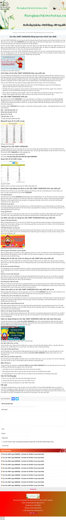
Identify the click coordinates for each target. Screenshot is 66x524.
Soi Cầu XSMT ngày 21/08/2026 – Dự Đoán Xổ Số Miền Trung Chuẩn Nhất (23, 475)
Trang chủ (5, 2)
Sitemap (2, 519)
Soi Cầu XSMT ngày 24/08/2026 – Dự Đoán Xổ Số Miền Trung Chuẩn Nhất (23, 464)
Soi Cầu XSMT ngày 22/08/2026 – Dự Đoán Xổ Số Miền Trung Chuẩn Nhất (23, 471)
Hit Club (22, 522)
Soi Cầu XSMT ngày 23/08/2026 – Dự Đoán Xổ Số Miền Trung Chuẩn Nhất (23, 468)
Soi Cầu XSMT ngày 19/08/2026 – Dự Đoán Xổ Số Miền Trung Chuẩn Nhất (23, 482)
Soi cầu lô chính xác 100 (13, 118)
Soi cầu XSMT (21, 32)
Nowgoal (7, 522)
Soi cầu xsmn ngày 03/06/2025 (16, 154)
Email (4, 433)
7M (2, 522)
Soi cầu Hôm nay (5, 7)
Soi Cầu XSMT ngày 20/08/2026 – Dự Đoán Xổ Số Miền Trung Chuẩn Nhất (23, 478)
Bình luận (5, 409)
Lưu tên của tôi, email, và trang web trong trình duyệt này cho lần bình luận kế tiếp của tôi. (28, 441)
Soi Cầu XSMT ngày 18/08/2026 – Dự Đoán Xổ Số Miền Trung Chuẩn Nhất (23, 485)
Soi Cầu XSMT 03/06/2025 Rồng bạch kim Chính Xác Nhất (33, 37)
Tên (3, 429)
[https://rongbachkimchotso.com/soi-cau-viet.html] (33, 63)
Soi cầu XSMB (4, 4)
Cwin (17, 522)
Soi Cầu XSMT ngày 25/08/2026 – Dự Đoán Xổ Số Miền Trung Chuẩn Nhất (23, 461)
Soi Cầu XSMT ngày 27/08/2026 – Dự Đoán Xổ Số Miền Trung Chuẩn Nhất (23, 454)
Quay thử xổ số (4, 9)
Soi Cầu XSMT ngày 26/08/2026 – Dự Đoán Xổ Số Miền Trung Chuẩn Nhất (23, 457)
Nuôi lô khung (4, 5)
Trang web (5, 438)
